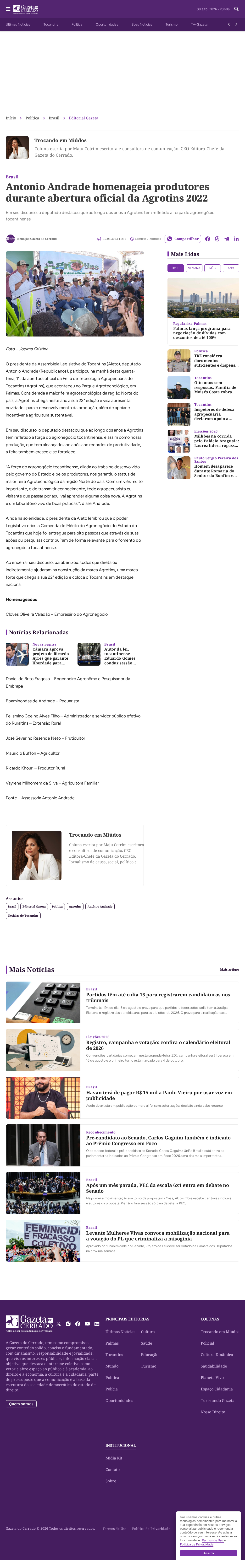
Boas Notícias (142, 24)
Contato (113, 1469)
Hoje (175, 268)
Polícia (112, 1389)
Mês (212, 268)
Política (77, 24)
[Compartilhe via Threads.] (217, 239)
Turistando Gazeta (217, 1400)
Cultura (148, 1331)
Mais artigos (229, 969)
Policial (207, 1343)
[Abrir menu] (8, 9)
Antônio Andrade (100, 906)
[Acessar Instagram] (68, 1324)
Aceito (208, 1553)
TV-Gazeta (199, 24)
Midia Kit (114, 1458)
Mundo (112, 1366)
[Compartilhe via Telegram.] (227, 239)
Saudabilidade (214, 1366)
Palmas (112, 1343)
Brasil (54, 118)
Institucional (121, 1445)
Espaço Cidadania (217, 1389)
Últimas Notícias (18, 24)
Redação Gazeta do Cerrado (37, 239)
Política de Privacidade (151, 1528)
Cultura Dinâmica (217, 1354)
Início (11, 118)
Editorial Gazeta (83, 118)
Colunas (210, 1319)
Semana (194, 268)
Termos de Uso (114, 1528)
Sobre (111, 1481)
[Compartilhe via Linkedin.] (236, 239)
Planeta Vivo (212, 1377)
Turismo (172, 24)
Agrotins (75, 906)
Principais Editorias (127, 1319)
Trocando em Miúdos (60, 140)
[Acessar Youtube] (87, 1324)
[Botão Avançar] (236, 24)
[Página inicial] (29, 1323)
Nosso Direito (213, 1412)
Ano (231, 268)
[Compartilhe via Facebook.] (208, 239)
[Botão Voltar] (229, 24)
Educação (149, 1354)
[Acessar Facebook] (78, 1324)
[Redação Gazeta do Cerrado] (10, 239)
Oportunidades (107, 24)
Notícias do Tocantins (23, 916)
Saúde (146, 1343)
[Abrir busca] (236, 9)
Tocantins (51, 24)
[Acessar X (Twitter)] (58, 1324)
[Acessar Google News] (97, 1324)
